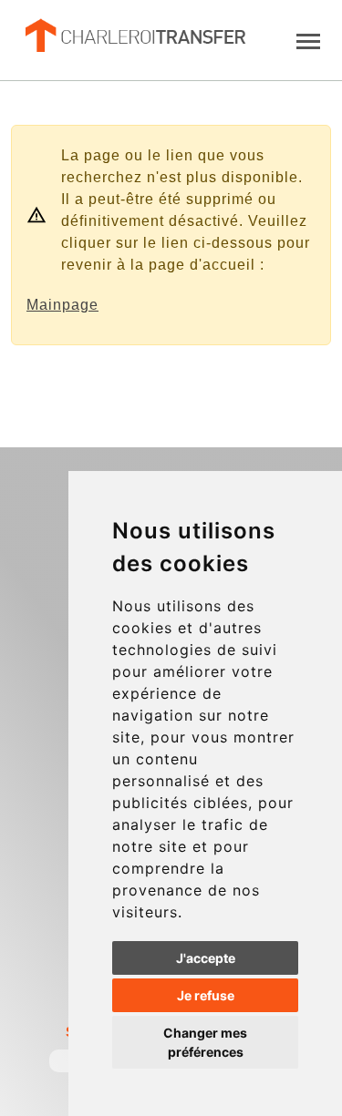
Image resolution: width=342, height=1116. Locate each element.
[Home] (134, 35)
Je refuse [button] (205, 995)
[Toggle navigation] (308, 39)
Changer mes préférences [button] (205, 1042)
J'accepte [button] (205, 958)
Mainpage (62, 304)
